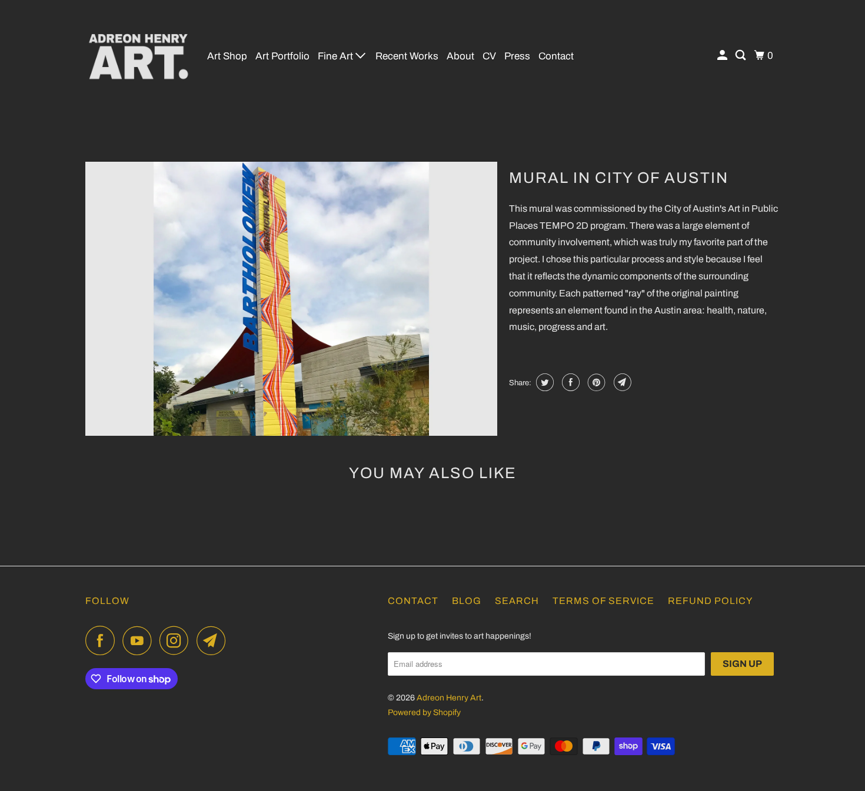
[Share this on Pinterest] (595, 382)
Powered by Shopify (424, 712)
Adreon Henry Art (449, 697)
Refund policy (710, 601)
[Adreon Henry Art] (138, 56)
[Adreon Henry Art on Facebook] (103, 640)
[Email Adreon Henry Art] (214, 640)
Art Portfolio (282, 56)
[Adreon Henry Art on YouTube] (140, 640)
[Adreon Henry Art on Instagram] (177, 640)
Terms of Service (603, 601)
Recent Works (406, 56)
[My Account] (723, 55)
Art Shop (227, 56)
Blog (466, 601)
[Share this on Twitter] (543, 382)
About (460, 56)
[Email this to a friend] (621, 382)
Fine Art (336, 56)
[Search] (741, 55)
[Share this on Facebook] (569, 382)
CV (489, 56)
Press (517, 56)
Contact (556, 56)
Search (517, 601)
